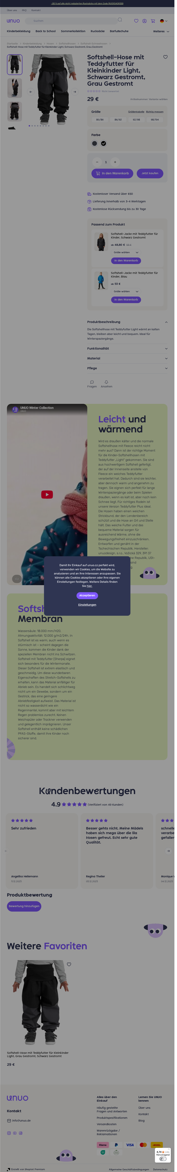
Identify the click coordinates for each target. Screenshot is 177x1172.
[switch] (163, 1159)
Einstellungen (87, 605)
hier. (89, 586)
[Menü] (169, 1150)
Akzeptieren (87, 595)
